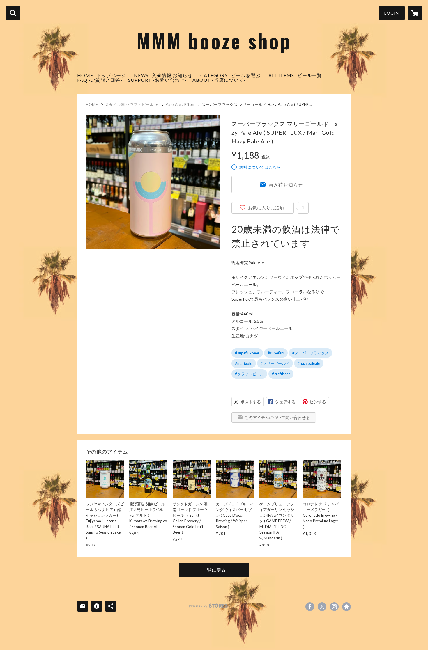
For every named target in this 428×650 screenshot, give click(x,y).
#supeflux (276, 353)
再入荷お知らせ (286, 184)
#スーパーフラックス (310, 353)
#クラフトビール (249, 374)
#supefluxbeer (247, 353)
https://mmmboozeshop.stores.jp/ (346, 606)
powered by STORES (208, 605)
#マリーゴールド (275, 363)
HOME (92, 104)
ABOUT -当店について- (219, 80)
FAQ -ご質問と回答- (99, 80)
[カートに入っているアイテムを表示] (415, 13)
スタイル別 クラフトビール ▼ (132, 104)
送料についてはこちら (260, 167)
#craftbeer (281, 374)
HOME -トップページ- (102, 75)
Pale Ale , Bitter (180, 104)
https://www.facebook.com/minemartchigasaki (309, 606)
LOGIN (391, 12)
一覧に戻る (214, 570)
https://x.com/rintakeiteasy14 (322, 606)
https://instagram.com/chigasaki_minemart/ (334, 606)
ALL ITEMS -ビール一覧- (296, 75)
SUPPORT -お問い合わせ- (157, 80)
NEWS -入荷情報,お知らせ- (164, 75)
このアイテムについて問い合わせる (277, 417)
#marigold (243, 363)
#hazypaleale (309, 363)
